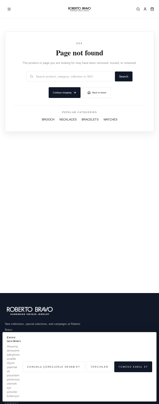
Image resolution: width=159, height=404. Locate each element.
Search (123, 76)
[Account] (145, 9)
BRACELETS (90, 119)
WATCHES (110, 119)
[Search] (138, 9)
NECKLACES (68, 119)
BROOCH (48, 119)
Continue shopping (62, 92)
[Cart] (152, 9)
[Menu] (9, 9)
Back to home (99, 92)
